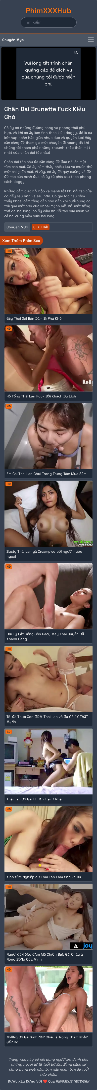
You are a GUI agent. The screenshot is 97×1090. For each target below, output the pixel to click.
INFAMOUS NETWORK (72, 1081)
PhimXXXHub (48, 10)
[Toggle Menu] (91, 40)
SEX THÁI (40, 227)
